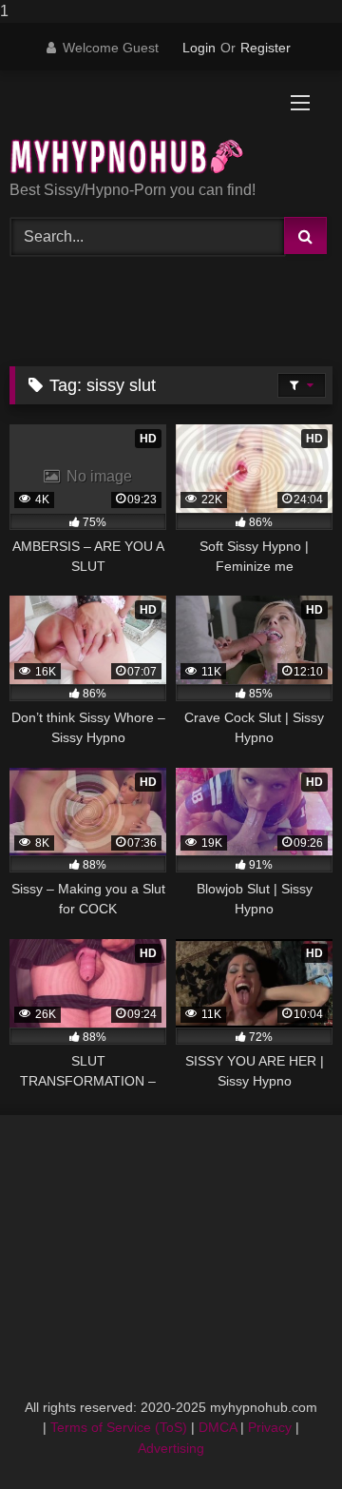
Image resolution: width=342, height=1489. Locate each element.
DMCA (218, 1427)
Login (199, 47)
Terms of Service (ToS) (118, 1427)
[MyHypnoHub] (140, 127)
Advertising (171, 1448)
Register (265, 47)
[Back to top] (283, 1436)
